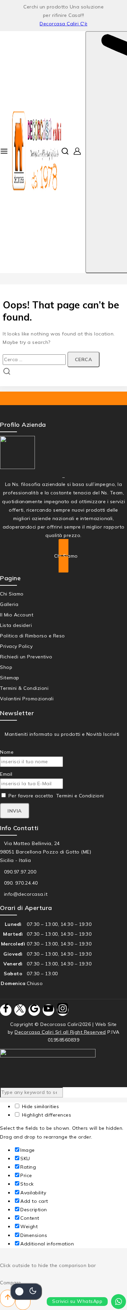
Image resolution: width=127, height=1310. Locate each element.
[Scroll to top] (7, 1298)
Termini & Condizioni (24, 688)
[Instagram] (62, 1010)
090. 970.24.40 (21, 883)
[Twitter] (20, 1010)
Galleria (9, 604)
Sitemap (9, 678)
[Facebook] (6, 1010)
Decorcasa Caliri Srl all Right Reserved (60, 1032)
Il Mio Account (16, 615)
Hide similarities (39, 1106)
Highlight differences (45, 1115)
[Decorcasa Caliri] (36, 152)
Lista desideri (16, 625)
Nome (7, 752)
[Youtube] (48, 1010)
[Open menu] (4, 152)
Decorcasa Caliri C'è (63, 24)
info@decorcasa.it (26, 894)
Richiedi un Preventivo (26, 657)
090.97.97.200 (20, 872)
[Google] (34, 1010)
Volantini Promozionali (27, 699)
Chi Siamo (12, 594)
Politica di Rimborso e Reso (32, 636)
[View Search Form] (65, 152)
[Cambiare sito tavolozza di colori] (26, 1291)
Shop (6, 667)
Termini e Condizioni (80, 796)
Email (6, 774)
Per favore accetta (55, 796)
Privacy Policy (16, 646)
